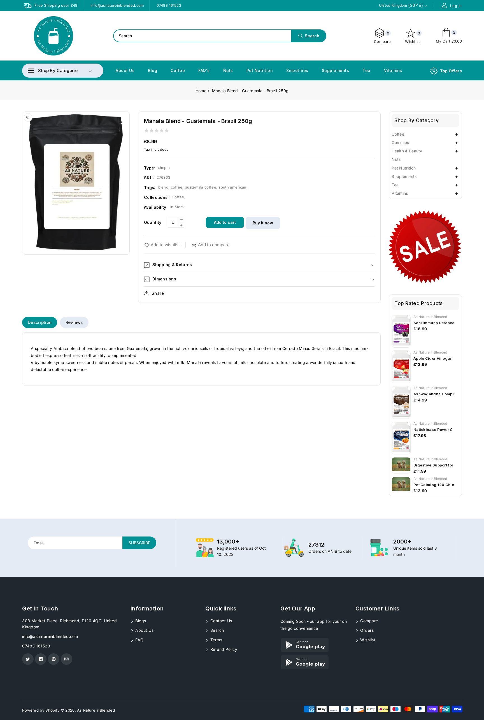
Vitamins (393, 70)
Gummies (400, 142)
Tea (366, 70)
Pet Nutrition (259, 70)
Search (216, 630)
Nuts (228, 70)
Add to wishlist (165, 244)
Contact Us (220, 620)
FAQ (139, 639)
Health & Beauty (407, 150)
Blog (152, 70)
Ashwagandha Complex (435, 394)
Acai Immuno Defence (434, 322)
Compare (382, 37)
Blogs (140, 620)
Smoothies (297, 70)
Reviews (74, 322)
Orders (366, 630)
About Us (125, 70)
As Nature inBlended (96, 710)
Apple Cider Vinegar (432, 358)
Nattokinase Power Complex (440, 429)
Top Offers (451, 70)
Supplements (335, 70)
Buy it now (263, 222)
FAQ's (204, 70)
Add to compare (214, 244)
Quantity (152, 222)
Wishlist (412, 37)
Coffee (178, 70)
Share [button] (158, 293)
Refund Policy (223, 649)
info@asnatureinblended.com (50, 636)
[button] (53, 71)
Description (40, 322)
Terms (215, 639)
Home (201, 90)
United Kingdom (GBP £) (401, 5)
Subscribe (139, 542)
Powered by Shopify (40, 710)
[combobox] (219, 36)
